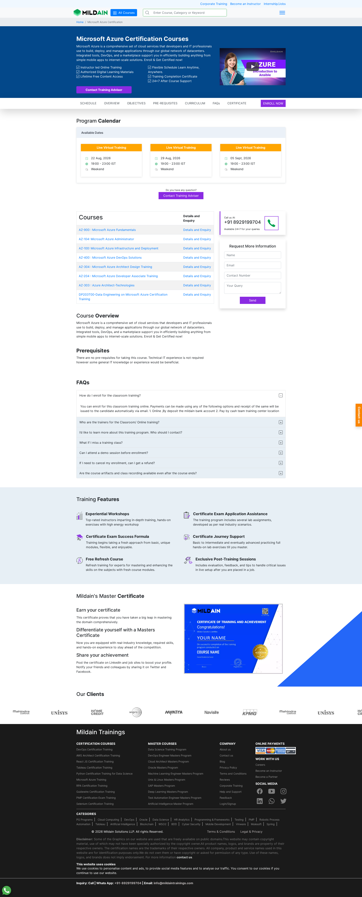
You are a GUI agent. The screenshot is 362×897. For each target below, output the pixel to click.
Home (80, 22)
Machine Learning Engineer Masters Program (175, 773)
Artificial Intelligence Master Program (170, 803)
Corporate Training (213, 4)
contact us (184, 857)
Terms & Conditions (221, 831)
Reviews (225, 779)
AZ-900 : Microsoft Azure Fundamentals (107, 230)
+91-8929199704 (127, 883)
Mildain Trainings (100, 732)
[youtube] (271, 791)
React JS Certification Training (95, 761)
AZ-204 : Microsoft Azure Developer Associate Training (118, 276)
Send (252, 300)
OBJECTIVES (136, 103)
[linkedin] (259, 801)
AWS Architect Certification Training (98, 755)
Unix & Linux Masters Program (166, 779)
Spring (271, 824)
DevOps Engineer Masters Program (169, 755)
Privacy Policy (228, 767)
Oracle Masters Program (163, 767)
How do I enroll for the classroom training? (110, 395)
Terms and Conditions (233, 773)
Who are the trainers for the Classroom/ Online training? (119, 422)
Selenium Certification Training (95, 803)
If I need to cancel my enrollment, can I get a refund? (117, 463)
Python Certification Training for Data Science (104, 773)
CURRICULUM (195, 103)
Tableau (100, 824)
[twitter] (283, 801)
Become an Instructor (245, 4)
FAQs (216, 103)
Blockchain (146, 824)
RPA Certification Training (91, 785)
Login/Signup (228, 803)
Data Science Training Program (167, 749)
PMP (251, 819)
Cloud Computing (108, 819)
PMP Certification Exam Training (96, 797)
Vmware (241, 824)
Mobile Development (218, 824)
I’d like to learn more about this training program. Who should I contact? (130, 432)
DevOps (129, 819)
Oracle (143, 819)
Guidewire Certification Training (95, 791)
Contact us (226, 755)
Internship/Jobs (275, 4)
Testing (239, 819)
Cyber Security (191, 824)
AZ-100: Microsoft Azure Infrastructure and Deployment (118, 248)
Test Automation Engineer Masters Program (174, 797)
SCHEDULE (88, 103)
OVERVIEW (112, 103)
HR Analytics (181, 819)
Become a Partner (266, 776)
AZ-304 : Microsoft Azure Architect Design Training (115, 267)
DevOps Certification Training (94, 749)
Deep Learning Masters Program (168, 791)
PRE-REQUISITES (165, 103)
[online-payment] (275, 750)
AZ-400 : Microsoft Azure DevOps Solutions (110, 257)
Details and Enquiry (197, 230)
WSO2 (162, 824)
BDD (174, 824)
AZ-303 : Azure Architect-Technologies (106, 285)
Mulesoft (256, 824)
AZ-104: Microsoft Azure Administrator (106, 239)
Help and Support (231, 791)
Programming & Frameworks (212, 819)
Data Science (161, 819)
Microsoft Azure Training (91, 779)
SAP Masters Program (161, 785)
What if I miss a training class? (101, 442)
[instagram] (283, 791)
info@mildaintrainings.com (173, 883)
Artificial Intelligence (122, 824)
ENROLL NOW (273, 103)
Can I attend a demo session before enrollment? (113, 453)
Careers (260, 764)
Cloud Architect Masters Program (168, 761)
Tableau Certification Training (94, 767)
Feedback (226, 797)
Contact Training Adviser (104, 90)
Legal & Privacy (251, 831)
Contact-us (359, 415)
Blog (222, 761)
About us (225, 749)
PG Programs (84, 819)
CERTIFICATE (236, 103)
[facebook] (259, 791)
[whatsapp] (271, 801)
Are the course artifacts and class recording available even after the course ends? (138, 473)
